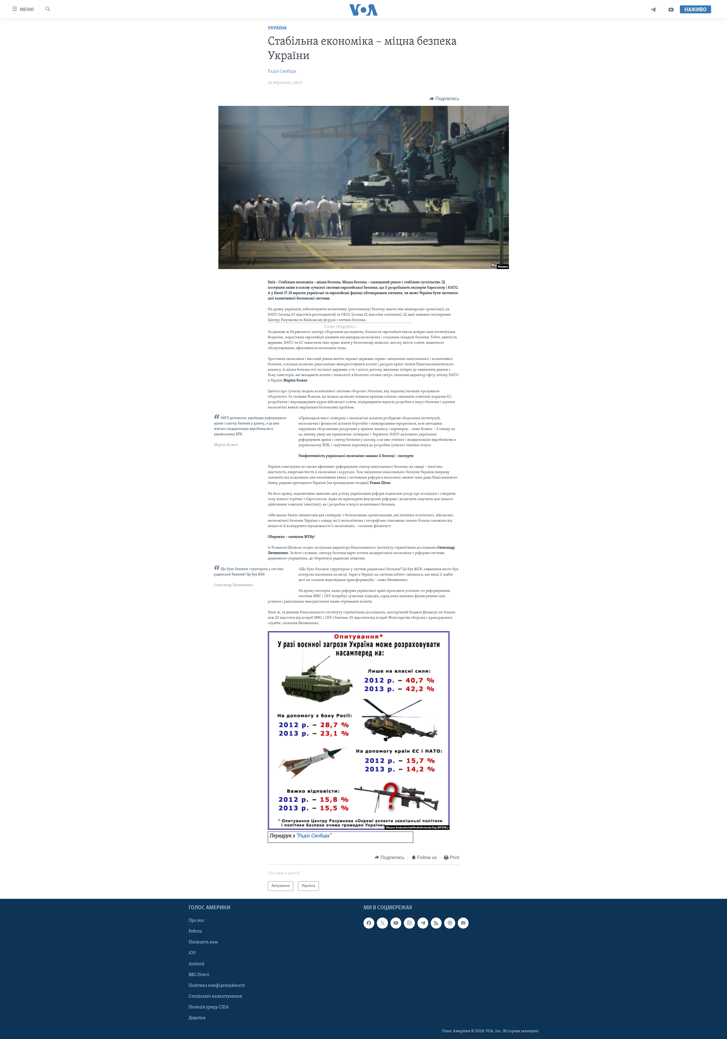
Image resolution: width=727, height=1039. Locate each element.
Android (196, 964)
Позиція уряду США (209, 1007)
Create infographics (340, 326)
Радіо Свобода (282, 71)
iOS (192, 953)
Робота (195, 931)
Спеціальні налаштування (215, 996)
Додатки (197, 1018)
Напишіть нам (203, 942)
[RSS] (436, 923)
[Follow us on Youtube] (395, 923)
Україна (277, 28)
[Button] (444, 98)
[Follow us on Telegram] (422, 923)
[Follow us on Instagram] (409, 923)
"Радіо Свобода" (313, 836)
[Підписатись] (463, 923)
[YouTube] (671, 9)
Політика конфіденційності (217, 985)
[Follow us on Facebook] (369, 923)
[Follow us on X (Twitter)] (382, 923)
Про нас (196, 921)
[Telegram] (653, 9)
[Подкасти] (449, 923)
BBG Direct (199, 975)
